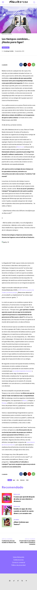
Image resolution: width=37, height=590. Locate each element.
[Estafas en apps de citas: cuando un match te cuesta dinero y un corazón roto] (7, 510)
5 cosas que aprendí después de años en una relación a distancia (24, 499)
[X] (25, 64)
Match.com (20, 147)
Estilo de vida (5, 47)
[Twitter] (22, 580)
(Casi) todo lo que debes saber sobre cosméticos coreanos (27, 542)
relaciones (22, 480)
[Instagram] (9, 580)
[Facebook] (21, 64)
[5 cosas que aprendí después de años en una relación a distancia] (7, 498)
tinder (27, 480)
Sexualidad (16, 519)
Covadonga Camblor (9, 51)
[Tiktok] (13, 580)
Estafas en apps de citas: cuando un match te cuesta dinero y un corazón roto (23, 511)
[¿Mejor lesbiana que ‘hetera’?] (7, 522)
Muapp (4, 403)
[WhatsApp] (33, 64)
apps (14, 480)
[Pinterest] (29, 64)
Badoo (25, 400)
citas (18, 480)
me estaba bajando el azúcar (22, 371)
